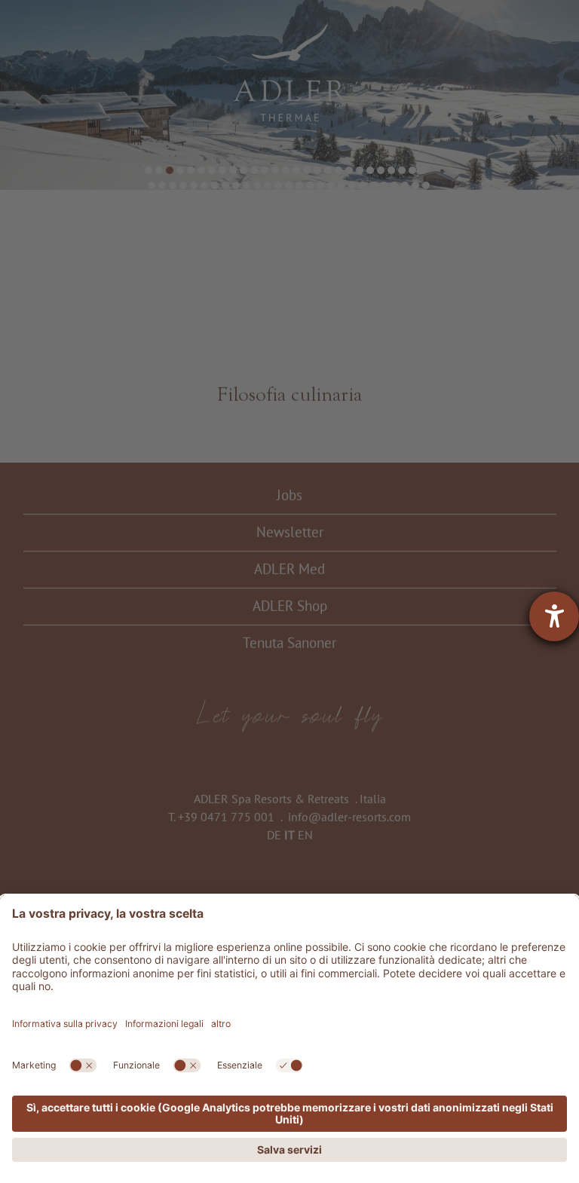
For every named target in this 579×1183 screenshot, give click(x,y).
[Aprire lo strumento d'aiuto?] (554, 616)
